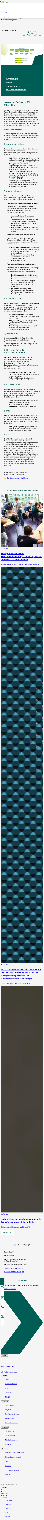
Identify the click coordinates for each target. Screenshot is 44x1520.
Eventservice (9, 1418)
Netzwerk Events (11, 1384)
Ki (11, 564)
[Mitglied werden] (2, 1287)
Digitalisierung (6, 983)
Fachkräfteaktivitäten (12, 1414)
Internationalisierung (12, 1423)
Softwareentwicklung (18, 90)
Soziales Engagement (12, 1470)
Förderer (8, 1444)
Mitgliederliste (10, 1431)
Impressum (8, 1504)
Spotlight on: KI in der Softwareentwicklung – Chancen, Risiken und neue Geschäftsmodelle (21, 556)
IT (13, 983)
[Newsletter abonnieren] (2, 1316)
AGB (6, 1512)
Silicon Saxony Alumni (13, 1457)
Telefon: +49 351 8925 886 (13, 1268)
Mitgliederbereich (11, 1440)
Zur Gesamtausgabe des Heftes (17, 478)
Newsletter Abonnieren (8, 1289)
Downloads (8, 1500)
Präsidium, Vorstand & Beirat (15, 1452)
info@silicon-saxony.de (9, 1372)
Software (9, 82)
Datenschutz (8, 1508)
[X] (2, 1490)
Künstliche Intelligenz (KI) (24, 983)
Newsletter (8, 1392)
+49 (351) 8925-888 (8, 1366)
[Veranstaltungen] (2, 1298)
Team (7, 1461)
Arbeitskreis (5, 564)
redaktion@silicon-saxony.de (14, 1272)
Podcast (7, 1388)
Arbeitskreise (9, 1405)
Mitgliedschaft (10, 1435)
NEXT (8, 90)
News (7, 1379)
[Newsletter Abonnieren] (22, 1322)
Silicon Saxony (18, 564)
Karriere (8, 1466)
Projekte (8, 1410)
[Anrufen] (2, 1307)
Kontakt (8, 1474)
